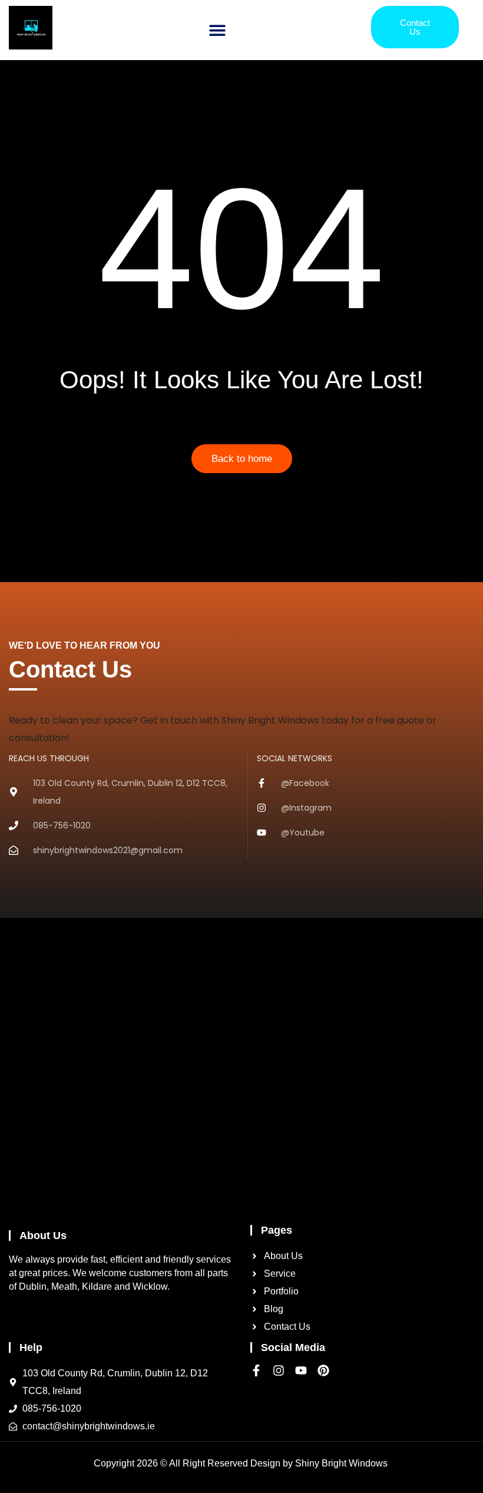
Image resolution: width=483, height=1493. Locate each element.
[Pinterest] (323, 1370)
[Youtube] (301, 1370)
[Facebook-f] (256, 1370)
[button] (217, 30)
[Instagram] (278, 1370)
